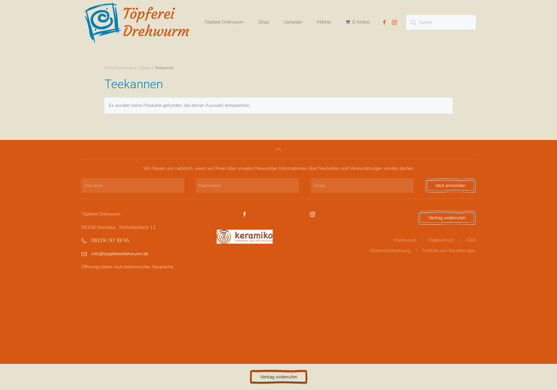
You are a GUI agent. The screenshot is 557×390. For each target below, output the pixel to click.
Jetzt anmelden (450, 185)
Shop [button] (263, 22)
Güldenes (125, 68)
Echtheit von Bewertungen (449, 250)
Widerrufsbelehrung (389, 250)
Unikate (144, 68)
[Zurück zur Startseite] (139, 22)
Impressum (405, 240)
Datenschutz (441, 240)
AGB (471, 240)
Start (108, 68)
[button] (278, 149)
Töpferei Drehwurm (224, 22)
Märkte (324, 22)
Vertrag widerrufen (447, 218)
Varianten (293, 22)
